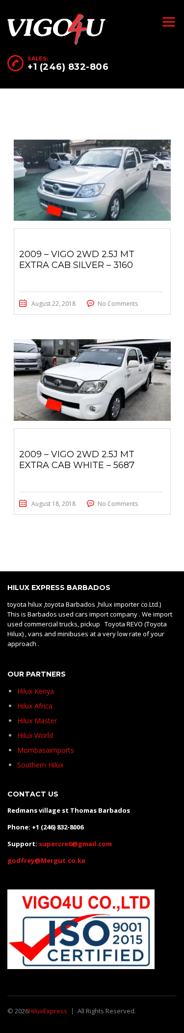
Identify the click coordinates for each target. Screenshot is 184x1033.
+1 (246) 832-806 (67, 66)
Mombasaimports (45, 750)
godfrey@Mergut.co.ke (46, 860)
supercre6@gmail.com (75, 843)
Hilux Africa (35, 705)
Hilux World (35, 735)
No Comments (118, 303)
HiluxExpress (47, 1010)
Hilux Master (37, 720)
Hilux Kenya (35, 691)
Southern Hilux (40, 764)
